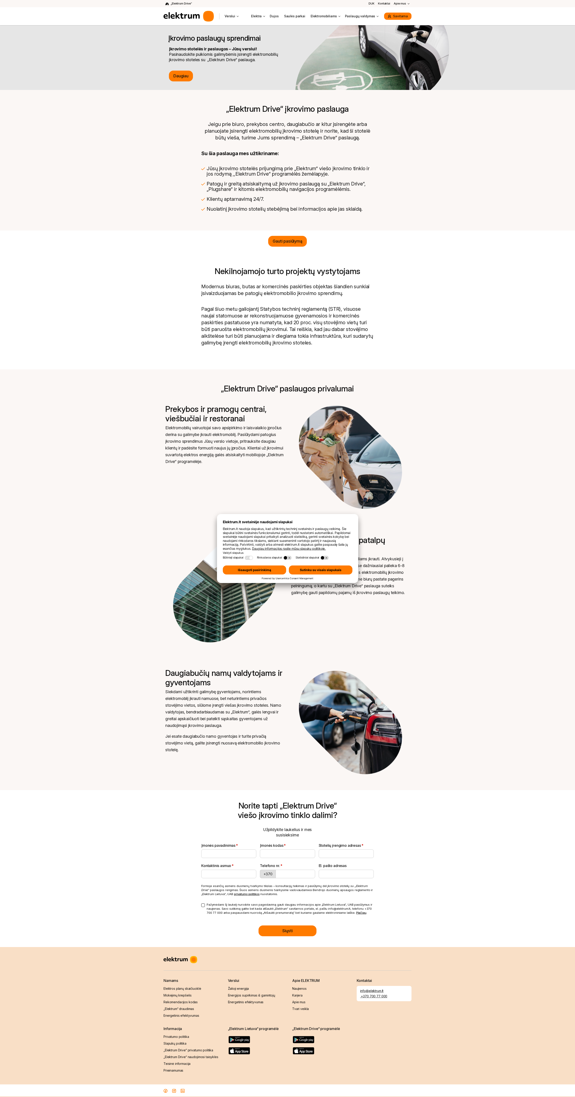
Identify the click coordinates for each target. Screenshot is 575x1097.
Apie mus (400, 3)
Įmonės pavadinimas (218, 845)
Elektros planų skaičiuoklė (182, 988)
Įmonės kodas (271, 845)
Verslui (230, 16)
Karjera (297, 995)
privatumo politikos (247, 894)
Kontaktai (384, 3)
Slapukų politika (175, 1043)
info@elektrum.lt (372, 991)
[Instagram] (174, 1091)
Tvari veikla (300, 1009)
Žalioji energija (238, 988)
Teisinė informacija (177, 1064)
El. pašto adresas (333, 865)
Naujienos (299, 988)
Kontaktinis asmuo (216, 865)
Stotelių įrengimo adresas (340, 845)
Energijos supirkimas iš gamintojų (251, 995)
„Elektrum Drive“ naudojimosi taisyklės (191, 1057)
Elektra (256, 16)
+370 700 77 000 (373, 996)
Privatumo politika (176, 1037)
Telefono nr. (270, 865)
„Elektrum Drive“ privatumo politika (188, 1050)
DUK (371, 3)
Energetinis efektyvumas (181, 1015)
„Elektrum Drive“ (181, 3)
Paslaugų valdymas (360, 16)
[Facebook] (166, 1091)
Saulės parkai (294, 16)
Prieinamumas (173, 1070)
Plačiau (361, 912)
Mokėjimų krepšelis (177, 995)
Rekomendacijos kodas (181, 1002)
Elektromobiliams (324, 16)
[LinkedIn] (183, 1091)
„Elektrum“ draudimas (179, 1009)
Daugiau (180, 76)
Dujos (274, 16)
